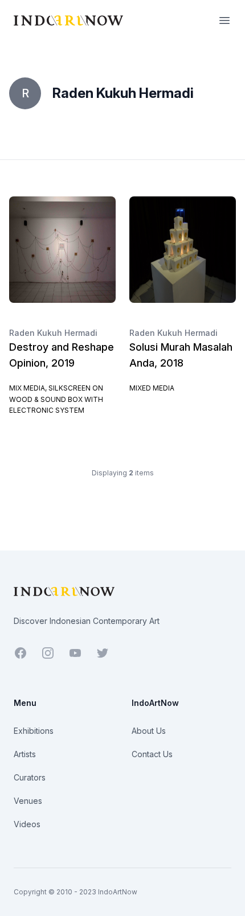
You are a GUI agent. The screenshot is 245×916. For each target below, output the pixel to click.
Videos (27, 824)
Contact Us (152, 754)
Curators (30, 777)
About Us (149, 731)
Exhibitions (34, 731)
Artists (25, 754)
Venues (28, 801)
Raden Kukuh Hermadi (53, 333)
